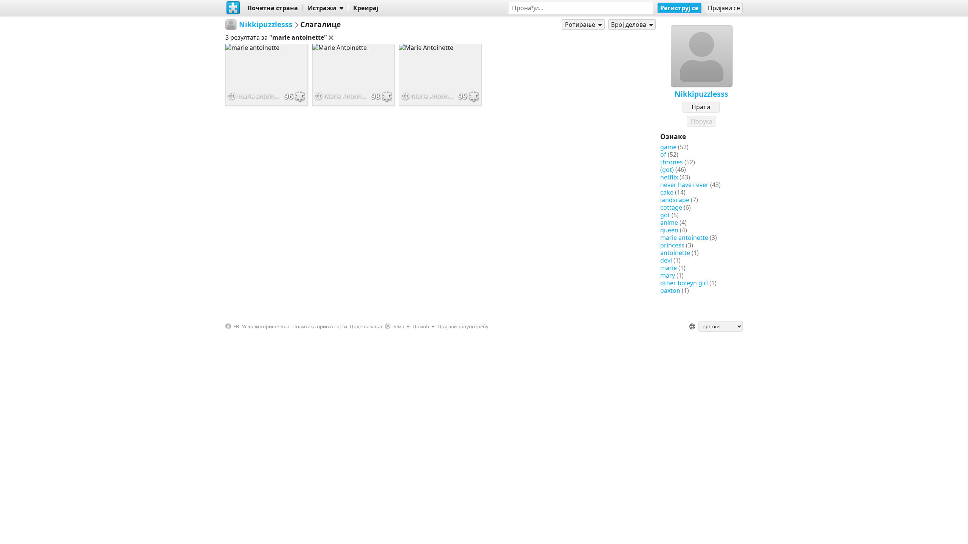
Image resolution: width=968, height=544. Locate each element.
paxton (670, 290)
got (665, 215)
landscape (674, 200)
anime (669, 222)
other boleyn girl (684, 283)
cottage (671, 207)
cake (666, 192)
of (663, 154)
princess (672, 245)
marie (668, 268)
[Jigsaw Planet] (233, 8)
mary (667, 275)
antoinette (675, 253)
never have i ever (684, 185)
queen (669, 230)
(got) (667, 169)
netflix (669, 177)
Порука (701, 121)
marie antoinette (684, 237)
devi (666, 260)
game (668, 147)
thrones (671, 162)
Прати (701, 107)
